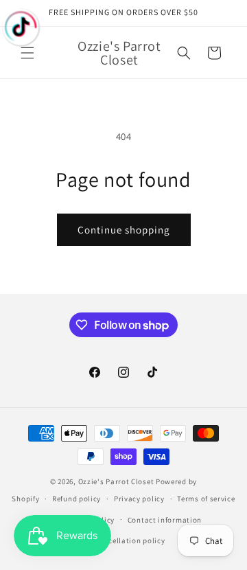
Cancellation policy (130, 540)
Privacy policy (139, 498)
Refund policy (76, 498)
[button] (27, 53)
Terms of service (206, 498)
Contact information (165, 520)
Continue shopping (124, 229)
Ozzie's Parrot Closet (116, 481)
